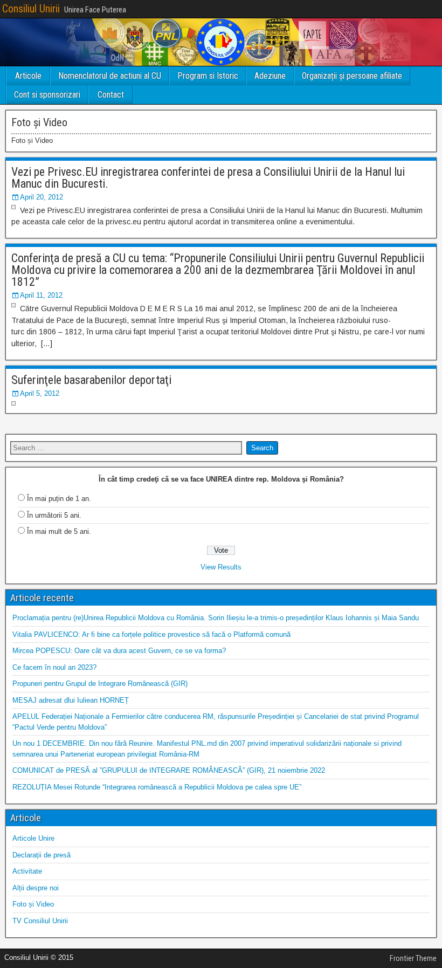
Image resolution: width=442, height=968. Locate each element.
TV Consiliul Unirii (40, 921)
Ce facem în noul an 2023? (54, 667)
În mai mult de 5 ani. (59, 531)
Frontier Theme (413, 958)
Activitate (27, 871)
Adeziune (270, 76)
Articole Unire (33, 838)
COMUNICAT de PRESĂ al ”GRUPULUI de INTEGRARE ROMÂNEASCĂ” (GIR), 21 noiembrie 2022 (168, 770)
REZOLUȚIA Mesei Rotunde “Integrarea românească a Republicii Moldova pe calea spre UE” (156, 787)
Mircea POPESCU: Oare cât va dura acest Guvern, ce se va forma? (119, 651)
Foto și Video (33, 904)
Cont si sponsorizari (47, 95)
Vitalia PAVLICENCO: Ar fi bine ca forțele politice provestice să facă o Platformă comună (151, 634)
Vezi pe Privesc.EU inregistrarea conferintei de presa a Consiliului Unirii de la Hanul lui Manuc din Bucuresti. (208, 177)
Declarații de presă (41, 855)
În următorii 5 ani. (54, 515)
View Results (221, 567)
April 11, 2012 (41, 295)
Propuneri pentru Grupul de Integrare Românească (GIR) (100, 683)
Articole (28, 76)
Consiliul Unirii (31, 8)
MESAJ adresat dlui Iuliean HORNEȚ (70, 700)
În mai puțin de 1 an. (59, 499)
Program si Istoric (207, 76)
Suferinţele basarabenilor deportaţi (91, 380)
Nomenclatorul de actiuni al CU (109, 76)
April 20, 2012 (41, 197)
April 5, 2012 (39, 393)
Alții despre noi (35, 888)
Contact (111, 95)
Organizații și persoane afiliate (352, 76)
